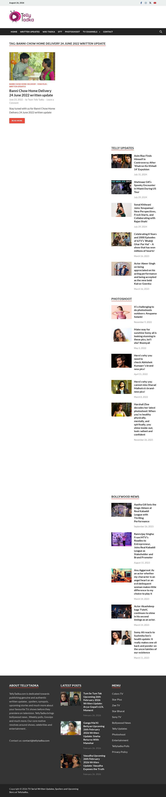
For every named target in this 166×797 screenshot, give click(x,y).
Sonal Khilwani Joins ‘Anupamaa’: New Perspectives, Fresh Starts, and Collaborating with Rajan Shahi (145, 213)
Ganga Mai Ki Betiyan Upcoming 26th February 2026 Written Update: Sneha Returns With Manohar (93, 732)
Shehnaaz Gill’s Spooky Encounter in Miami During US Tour (145, 186)
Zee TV (116, 705)
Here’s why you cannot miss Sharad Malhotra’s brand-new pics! (145, 386)
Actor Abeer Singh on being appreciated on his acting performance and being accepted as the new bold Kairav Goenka (145, 273)
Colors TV (117, 693)
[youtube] (155, 3)
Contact (108, 31)
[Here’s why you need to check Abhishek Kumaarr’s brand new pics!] (121, 355)
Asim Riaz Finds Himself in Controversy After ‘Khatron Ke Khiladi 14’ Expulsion (145, 162)
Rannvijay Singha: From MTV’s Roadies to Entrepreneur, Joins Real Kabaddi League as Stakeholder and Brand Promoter (144, 545)
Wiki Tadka (49, 31)
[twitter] (150, 3)
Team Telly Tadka (36, 99)
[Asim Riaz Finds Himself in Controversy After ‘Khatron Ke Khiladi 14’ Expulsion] (121, 155)
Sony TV (116, 716)
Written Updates (30, 31)
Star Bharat (118, 711)
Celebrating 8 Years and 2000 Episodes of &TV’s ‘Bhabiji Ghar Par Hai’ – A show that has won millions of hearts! (145, 242)
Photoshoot (72, 31)
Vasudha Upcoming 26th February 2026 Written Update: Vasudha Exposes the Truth (94, 762)
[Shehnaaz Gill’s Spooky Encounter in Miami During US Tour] (121, 182)
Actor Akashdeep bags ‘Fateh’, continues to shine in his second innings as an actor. (144, 613)
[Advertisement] (135, 90)
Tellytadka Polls (120, 746)
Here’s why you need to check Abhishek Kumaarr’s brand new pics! (143, 362)
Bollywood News (121, 722)
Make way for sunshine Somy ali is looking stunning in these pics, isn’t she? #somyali (145, 336)
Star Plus (42, 84)
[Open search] (160, 32)
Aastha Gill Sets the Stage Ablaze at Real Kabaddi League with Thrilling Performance (145, 513)
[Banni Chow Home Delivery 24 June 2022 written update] (32, 66)
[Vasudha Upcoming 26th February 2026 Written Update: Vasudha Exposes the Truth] (71, 755)
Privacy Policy (120, 751)
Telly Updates (119, 728)
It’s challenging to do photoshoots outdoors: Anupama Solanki (145, 311)
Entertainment (120, 740)
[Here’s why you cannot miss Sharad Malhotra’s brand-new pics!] (121, 381)
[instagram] (146, 3)
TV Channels (90, 31)
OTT (60, 31)
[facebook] (141, 3)
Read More (15, 120)
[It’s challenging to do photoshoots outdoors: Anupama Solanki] (121, 307)
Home (14, 31)
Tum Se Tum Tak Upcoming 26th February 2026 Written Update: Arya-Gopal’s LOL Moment (93, 702)
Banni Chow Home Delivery (22, 84)
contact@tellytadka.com (36, 740)
